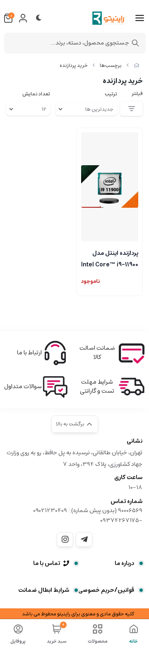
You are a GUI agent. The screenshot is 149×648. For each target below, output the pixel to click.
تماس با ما (46, 563)
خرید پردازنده (74, 65)
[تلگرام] (84, 539)
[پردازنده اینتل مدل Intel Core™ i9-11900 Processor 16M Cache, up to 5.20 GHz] (109, 186)
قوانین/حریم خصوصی (106, 590)
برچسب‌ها (111, 65)
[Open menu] (139, 18)
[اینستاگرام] (65, 539)
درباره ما (124, 563)
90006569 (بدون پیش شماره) (106, 510)
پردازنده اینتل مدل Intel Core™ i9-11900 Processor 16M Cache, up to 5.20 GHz (109, 258)
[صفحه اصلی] (136, 65)
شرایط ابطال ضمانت (43, 590)
